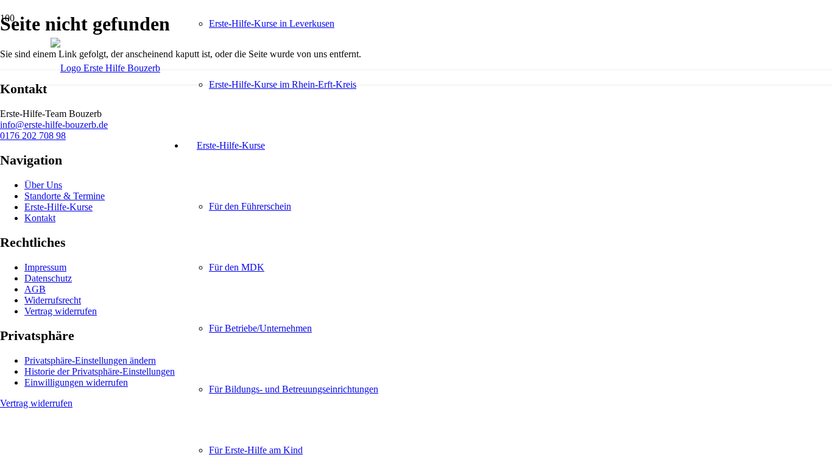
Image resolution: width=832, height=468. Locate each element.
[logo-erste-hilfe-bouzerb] (105, 68)
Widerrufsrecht (52, 300)
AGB (35, 289)
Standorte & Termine (64, 196)
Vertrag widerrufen (60, 311)
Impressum (45, 267)
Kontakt (39, 218)
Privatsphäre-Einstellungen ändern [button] (90, 360)
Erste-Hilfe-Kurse (58, 207)
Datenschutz (48, 278)
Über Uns (43, 185)
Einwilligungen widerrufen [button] (76, 382)
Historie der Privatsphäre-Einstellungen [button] (99, 371)
